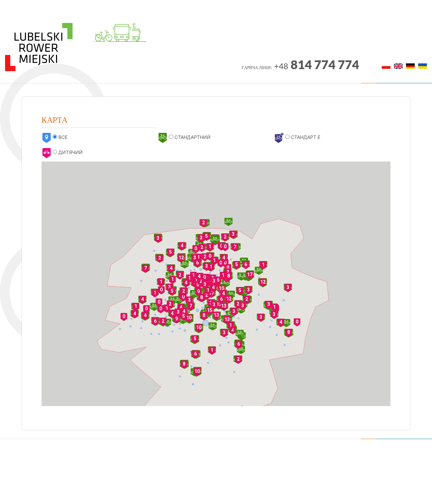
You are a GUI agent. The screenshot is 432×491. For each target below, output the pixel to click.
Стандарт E (305, 137)
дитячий (70, 152)
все (62, 137)
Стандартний (192, 137)
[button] (202, 248)
